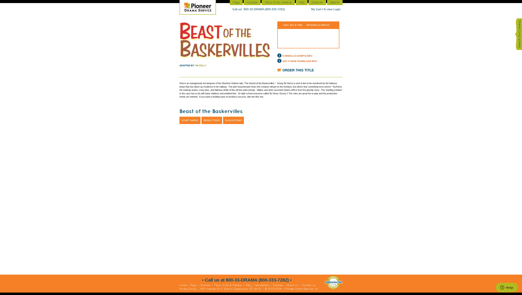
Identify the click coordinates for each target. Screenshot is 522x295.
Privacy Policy (187, 288)
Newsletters (262, 285)
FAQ (248, 285)
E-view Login (332, 9)
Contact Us (309, 285)
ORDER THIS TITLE (298, 70)
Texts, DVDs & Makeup (228, 285)
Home (183, 285)
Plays (193, 285)
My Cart (316, 9)
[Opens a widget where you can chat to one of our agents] (506, 288)
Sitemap (278, 285)
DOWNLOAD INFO (299, 61)
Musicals (205, 285)
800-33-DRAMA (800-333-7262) (264, 9)
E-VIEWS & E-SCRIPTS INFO (297, 56)
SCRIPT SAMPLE (189, 120)
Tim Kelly (200, 65)
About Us (292, 285)
